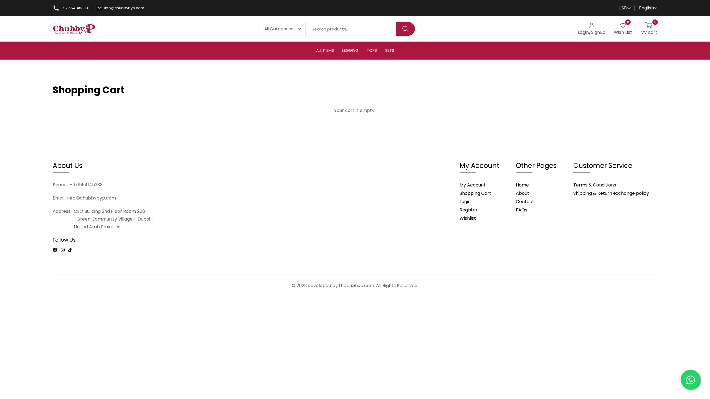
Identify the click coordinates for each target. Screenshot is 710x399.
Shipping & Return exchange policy (611, 193)
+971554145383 (74, 8)
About (522, 193)
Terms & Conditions (594, 185)
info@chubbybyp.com (124, 8)
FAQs (521, 210)
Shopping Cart (475, 193)
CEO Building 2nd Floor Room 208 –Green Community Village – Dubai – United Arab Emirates (114, 219)
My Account (473, 185)
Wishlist (468, 218)
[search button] (405, 29)
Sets (389, 50)
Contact (525, 201)
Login (465, 201)
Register (469, 210)
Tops (372, 50)
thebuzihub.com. (357, 285)
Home (522, 185)
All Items (325, 50)
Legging (350, 50)
